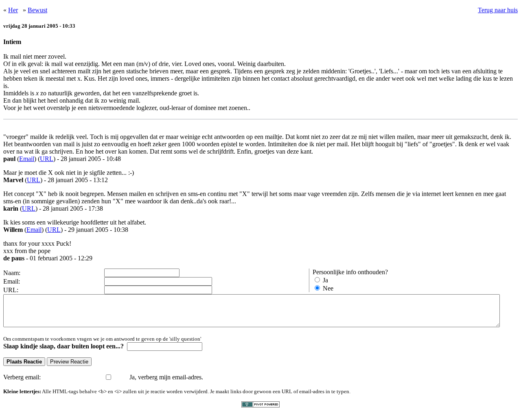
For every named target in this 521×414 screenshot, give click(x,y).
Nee (328, 288)
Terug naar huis (498, 10)
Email (26, 158)
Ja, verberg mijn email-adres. (166, 377)
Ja (325, 280)
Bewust (37, 10)
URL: (10, 289)
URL (46, 158)
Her (13, 10)
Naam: (11, 272)
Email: (11, 281)
